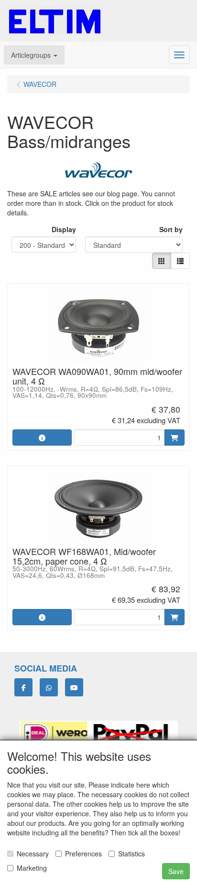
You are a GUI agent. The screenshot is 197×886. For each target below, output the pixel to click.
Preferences (83, 853)
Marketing (32, 868)
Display (64, 229)
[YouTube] (74, 687)
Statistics (131, 853)
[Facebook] (23, 687)
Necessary (33, 853)
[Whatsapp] (49, 687)
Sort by (171, 229)
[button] (34, 54)
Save (176, 871)
